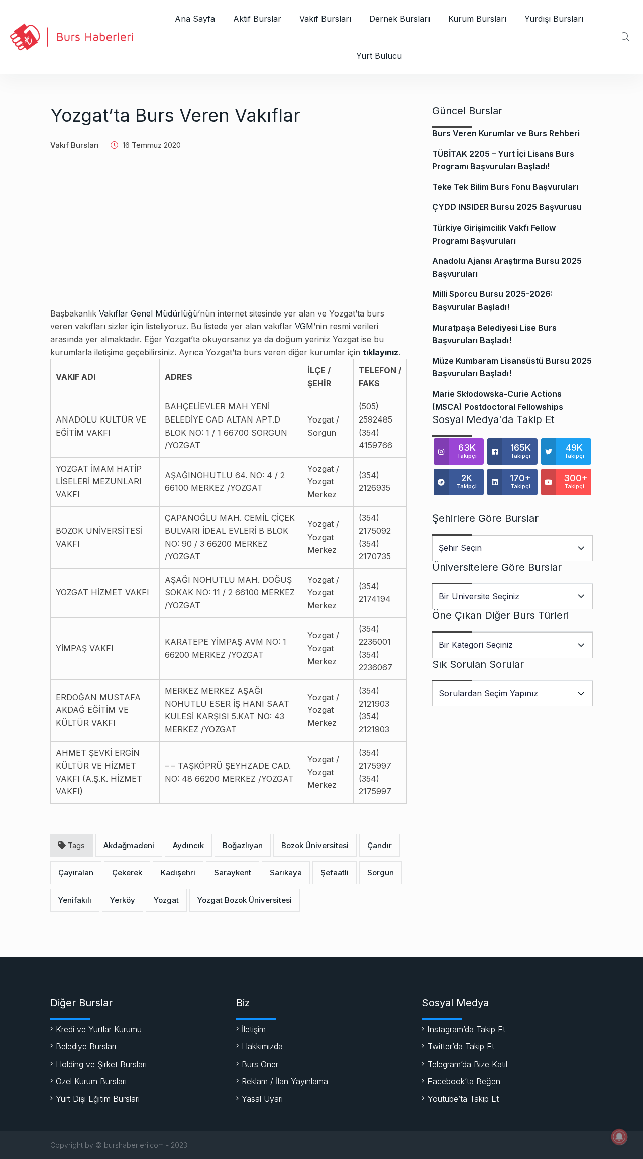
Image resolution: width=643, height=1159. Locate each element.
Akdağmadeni (128, 845)
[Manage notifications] (619, 1137)
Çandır (379, 845)
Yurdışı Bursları (553, 19)
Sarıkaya (286, 872)
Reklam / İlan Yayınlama (285, 1081)
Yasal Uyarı (262, 1099)
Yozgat (166, 900)
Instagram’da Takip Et (466, 1029)
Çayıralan (75, 872)
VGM (304, 326)
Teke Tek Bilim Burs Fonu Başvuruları (505, 187)
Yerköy (122, 900)
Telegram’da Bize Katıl (467, 1064)
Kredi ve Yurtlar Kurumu (99, 1029)
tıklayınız (380, 352)
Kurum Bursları (477, 19)
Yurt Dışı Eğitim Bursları (98, 1099)
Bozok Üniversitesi (315, 845)
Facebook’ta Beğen (463, 1081)
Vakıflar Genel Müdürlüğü (148, 313)
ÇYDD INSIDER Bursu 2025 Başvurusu (507, 207)
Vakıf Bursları (325, 19)
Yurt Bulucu (379, 56)
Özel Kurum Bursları (91, 1081)
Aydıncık (188, 845)
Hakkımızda (262, 1046)
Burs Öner (260, 1064)
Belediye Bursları (86, 1046)
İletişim (254, 1029)
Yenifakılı (74, 900)
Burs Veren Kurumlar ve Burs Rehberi (506, 133)
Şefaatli (334, 872)
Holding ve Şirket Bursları (101, 1064)
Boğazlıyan (243, 845)
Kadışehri (178, 872)
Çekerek (127, 872)
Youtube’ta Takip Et (463, 1099)
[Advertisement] (228, 237)
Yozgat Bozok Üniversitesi (244, 900)
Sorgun (380, 872)
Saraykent (232, 872)
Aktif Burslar (257, 19)
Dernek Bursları (399, 19)
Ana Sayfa (195, 19)
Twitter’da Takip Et (460, 1046)
